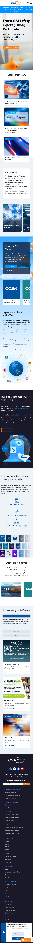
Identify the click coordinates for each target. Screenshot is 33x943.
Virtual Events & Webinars (13, 872)
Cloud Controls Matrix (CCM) (22, 415)
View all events (7, 627)
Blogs (16, 635)
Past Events (8, 862)
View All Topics (9, 821)
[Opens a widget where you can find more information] (25, 940)
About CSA (8, 901)
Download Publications (12, 815)
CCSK (7, 844)
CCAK (7, 847)
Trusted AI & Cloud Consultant (14, 827)
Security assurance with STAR (11, 207)
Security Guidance (10, 885)
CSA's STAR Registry (21, 408)
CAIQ (6, 890)
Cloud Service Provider (12, 830)
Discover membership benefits (12, 350)
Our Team (8, 917)
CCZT (7, 850)
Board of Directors (10, 920)
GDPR (7, 896)
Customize (18, 934)
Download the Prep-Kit (11, 47)
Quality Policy (9, 913)
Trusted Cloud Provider (12, 833)
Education (8, 866)
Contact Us (8, 904)
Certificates (9, 838)
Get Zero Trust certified (11, 215)
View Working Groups (12, 818)
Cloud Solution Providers (12, 795)
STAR (6, 893)
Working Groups (10, 808)
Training (23, 266)
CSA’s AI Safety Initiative (11, 212)
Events (7, 854)
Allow (18, 938)
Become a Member (11, 798)
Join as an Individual (11, 802)
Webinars (16, 631)
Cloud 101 (8, 878)
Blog (6, 869)
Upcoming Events (10, 857)
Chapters (8, 805)
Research (8, 812)
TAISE (7, 841)
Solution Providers (10, 793)
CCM (6, 888)
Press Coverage (10, 910)
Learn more (8, 270)
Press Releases (9, 907)
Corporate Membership (13, 790)
